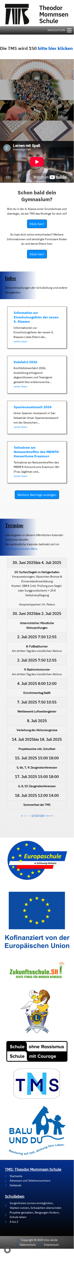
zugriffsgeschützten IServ (21, 549)
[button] (7, 1250)
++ (48, 816)
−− (25, 816)
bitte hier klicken (55, 48)
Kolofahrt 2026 (25, 362)
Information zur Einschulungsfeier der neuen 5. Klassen (36, 317)
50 (36, 816)
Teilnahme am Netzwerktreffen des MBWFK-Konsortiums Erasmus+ (37, 452)
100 (41, 816)
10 (32, 816)
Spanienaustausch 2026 (33, 407)
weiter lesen (20, 341)
